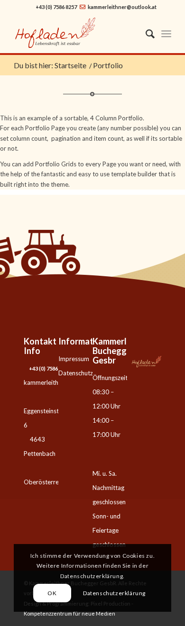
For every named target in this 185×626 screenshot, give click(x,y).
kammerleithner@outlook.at (122, 7)
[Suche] (145, 34)
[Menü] (166, 33)
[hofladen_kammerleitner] (76, 34)
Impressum (73, 359)
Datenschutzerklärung (88, 373)
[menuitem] (145, 34)
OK (51, 593)
